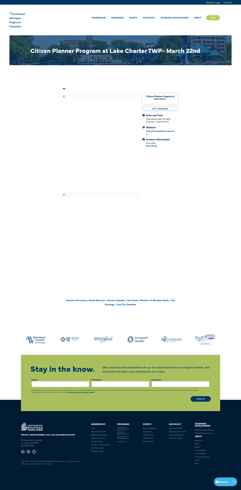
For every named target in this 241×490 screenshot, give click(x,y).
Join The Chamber (126, 304)
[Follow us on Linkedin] (28, 451)
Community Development (123, 437)
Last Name (156, 380)
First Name (96, 380)
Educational (148, 441)
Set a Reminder (160, 108)
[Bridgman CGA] (225, 481)
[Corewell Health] (103, 339)
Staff (197, 444)
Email (34, 380)
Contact (228, 2)
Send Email (151, 145)
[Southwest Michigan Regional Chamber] (20, 20)
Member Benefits (98, 431)
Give (197, 463)
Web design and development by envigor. (36, 463)
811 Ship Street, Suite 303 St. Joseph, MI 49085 (31, 441)
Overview (199, 440)
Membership (99, 17)
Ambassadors (201, 450)
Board (197, 447)
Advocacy (149, 17)
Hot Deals (132, 300)
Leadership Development (123, 428)
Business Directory (76, 300)
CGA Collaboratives (203, 433)
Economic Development (175, 17)
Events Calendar (116, 300)
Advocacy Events (176, 435)
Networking (148, 435)
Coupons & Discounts (100, 444)
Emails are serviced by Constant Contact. (81, 392)
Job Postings (96, 441)
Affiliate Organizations (204, 430)
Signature (147, 431)
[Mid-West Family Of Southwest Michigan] (205, 339)
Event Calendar (149, 428)
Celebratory (148, 438)
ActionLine (122, 441)
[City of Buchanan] (137, 339)
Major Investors (98, 438)
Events (133, 17)
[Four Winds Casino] (171, 339)
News (197, 460)
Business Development (123, 433)
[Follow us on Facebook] (23, 451)
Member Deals (97, 448)
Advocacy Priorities (177, 431)
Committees (200, 453)
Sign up (201, 399)
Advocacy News (176, 438)
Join (213, 17)
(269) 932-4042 (27, 445)
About (197, 17)
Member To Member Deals (154, 300)
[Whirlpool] (69, 339)
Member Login (213, 2)
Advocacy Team (176, 428)
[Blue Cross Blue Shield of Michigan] (35, 339)
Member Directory (99, 435)
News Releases (97, 300)
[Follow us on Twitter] (34, 451)
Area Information (202, 457)
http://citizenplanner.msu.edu (160, 132)
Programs (117, 17)
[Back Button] (64, 88)
